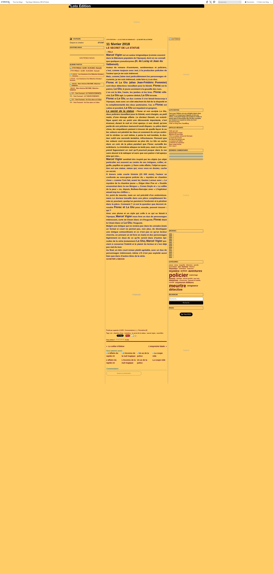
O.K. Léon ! (172, 146)
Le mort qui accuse (175, 138)
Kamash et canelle (194, 280)
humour (185, 267)
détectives (189, 265)
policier (178, 275)
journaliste (173, 267)
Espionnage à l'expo (175, 132)
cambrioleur (182, 268)
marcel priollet (187, 278)
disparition (173, 268)
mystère (174, 271)
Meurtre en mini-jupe (176, 134)
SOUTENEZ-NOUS (86, 58)
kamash (172, 278)
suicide (196, 265)
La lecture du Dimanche (126, 39)
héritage (179, 278)
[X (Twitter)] (210, 2)
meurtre (177, 285)
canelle (171, 282)
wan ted (196, 278)
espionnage (193, 275)
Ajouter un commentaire (124, 373)
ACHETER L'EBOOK (115, 259)
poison (171, 265)
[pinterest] (214, 2)
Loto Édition (111, 39)
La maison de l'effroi (176, 141)
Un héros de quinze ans (177, 139)
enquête (182, 265)
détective (175, 289)
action (184, 271)
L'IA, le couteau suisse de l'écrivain (180, 136)
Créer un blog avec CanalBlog (179, 123)
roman (176, 265)
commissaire (183, 280)
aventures (195, 270)
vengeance (192, 286)
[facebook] (207, 2)
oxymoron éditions (184, 283)
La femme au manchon (176, 142)
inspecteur (190, 268)
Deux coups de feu (175, 144)
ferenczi (192, 266)
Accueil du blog (174, 121)
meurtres (173, 280)
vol (179, 267)
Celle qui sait (173, 131)
